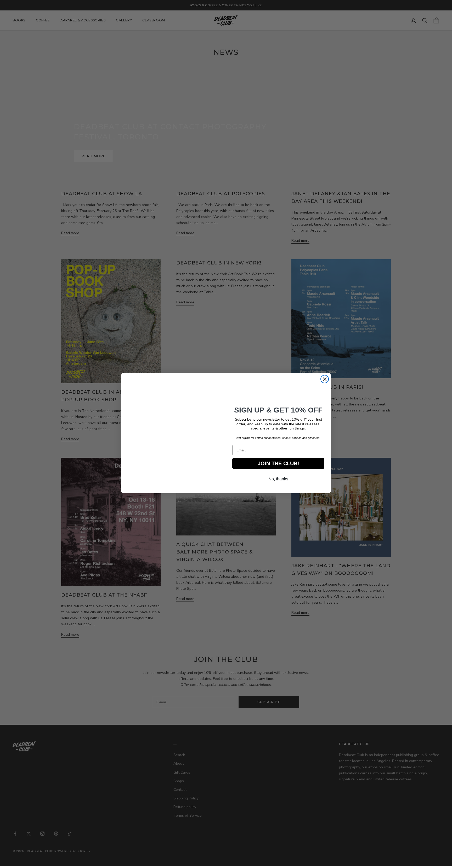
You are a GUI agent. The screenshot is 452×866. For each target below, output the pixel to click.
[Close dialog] (325, 379)
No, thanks (278, 480)
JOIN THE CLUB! (278, 465)
